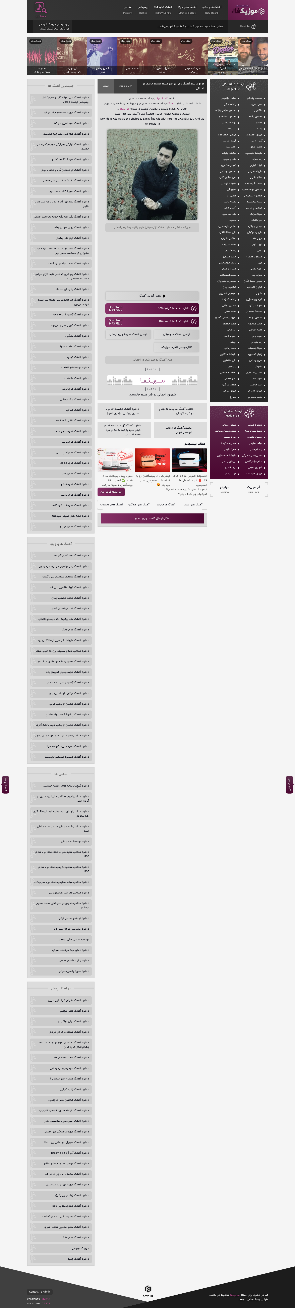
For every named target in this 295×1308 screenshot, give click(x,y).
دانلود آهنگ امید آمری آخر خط (71, 123)
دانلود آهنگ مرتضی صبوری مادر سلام (66, 1164)
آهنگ (106, 86)
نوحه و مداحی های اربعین (73, 939)
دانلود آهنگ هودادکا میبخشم (70, 159)
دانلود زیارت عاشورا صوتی (74, 960)
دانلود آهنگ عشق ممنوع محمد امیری (66, 1227)
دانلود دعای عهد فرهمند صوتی (70, 950)
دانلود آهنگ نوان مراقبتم (73, 1021)
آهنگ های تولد (166, 505)
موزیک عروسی (80, 1248)
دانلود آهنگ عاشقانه (76, 378)
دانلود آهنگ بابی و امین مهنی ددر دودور (64, 566)
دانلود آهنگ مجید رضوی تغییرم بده (67, 672)
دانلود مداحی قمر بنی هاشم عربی (69, 893)
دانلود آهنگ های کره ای (74, 463)
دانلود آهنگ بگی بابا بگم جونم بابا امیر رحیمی (61, 217)
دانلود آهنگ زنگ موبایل (74, 399)
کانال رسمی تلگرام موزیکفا (176, 347)
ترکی (157, 99)
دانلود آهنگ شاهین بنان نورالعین (68, 1100)
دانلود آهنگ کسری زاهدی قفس (70, 609)
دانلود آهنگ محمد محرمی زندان (70, 598)
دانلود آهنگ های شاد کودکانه (70, 505)
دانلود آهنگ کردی (78, 357)
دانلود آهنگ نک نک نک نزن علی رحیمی (66, 181)
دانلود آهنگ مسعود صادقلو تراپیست (67, 757)
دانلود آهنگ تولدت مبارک (74, 347)
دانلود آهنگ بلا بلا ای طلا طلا (72, 289)
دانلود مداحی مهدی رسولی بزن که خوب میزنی (62, 651)
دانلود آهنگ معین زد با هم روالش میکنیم (63, 662)
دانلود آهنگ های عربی (75, 442)
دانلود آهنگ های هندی (74, 484)
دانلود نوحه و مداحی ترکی (73, 918)
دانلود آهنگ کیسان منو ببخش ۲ (69, 1079)
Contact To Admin (40, 1292)
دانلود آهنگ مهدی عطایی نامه (70, 1206)
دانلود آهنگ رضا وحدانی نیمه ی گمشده (65, 1216)
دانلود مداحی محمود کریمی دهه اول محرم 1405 (63, 869)
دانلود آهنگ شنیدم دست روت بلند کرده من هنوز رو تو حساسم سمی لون (63, 251)
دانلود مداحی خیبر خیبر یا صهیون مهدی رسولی (61, 736)
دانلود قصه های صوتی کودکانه (70, 516)
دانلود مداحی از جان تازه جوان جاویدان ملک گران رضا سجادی (61, 813)
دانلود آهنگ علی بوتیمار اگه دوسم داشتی (63, 619)
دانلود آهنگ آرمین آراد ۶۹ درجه (71, 315)
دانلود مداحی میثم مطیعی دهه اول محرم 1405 (61, 882)
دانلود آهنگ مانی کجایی (74, 1011)
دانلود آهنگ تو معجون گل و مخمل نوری (65, 170)
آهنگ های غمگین (139, 505)
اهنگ (170, 104)
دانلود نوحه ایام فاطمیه (75, 368)
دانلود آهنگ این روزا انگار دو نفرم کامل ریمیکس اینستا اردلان (65, 100)
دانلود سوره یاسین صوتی (73, 971)
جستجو (41, 16)
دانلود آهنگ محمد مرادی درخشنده (68, 263)
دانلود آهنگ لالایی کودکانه (72, 421)
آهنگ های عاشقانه (111, 505)
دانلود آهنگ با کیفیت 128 (174, 321)
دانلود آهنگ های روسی (74, 474)
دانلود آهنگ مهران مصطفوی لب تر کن (66, 113)
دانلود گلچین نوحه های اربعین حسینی (66, 786)
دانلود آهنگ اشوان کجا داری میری (68, 1000)
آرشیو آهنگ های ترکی (176, 334)
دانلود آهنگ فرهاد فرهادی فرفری (69, 1032)
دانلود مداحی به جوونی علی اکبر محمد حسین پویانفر (62, 905)
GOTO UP (148, 1295)
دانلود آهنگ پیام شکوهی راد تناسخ (67, 714)
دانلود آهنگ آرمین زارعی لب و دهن (68, 683)
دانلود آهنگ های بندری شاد (72, 431)
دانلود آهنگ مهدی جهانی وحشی (69, 1068)
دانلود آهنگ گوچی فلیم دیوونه (70, 325)
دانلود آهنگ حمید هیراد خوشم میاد (67, 746)
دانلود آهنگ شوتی (77, 410)
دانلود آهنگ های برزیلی (74, 495)
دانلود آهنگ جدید (78, 1259)
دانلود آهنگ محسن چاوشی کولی (69, 704)
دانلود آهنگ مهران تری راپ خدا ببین (67, 1185)
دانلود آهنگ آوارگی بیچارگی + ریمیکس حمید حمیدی (62, 146)
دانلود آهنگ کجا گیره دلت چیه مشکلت (66, 134)
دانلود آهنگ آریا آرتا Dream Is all (70, 1153)
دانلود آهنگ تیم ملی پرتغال (72, 238)
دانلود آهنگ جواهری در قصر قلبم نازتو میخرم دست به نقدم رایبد (62, 276)
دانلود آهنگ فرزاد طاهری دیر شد (69, 587)
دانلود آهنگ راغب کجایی (74, 1089)
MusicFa (244, 26)
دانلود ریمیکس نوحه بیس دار (71, 929)
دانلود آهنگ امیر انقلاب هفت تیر (69, 191)
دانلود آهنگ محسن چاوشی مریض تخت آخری (62, 725)
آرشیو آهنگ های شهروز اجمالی (128, 334)
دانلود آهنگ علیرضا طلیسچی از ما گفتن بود (63, 640)
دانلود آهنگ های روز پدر (74, 526)
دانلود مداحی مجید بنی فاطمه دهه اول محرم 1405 (62, 854)
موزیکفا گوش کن (111, 492)
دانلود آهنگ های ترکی (75, 389)
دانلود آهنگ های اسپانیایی (72, 452)
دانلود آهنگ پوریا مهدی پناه (71, 227)
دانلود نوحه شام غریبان (75, 841)
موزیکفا (248, 10)
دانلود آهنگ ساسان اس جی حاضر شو (67, 1174)
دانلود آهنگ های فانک (75, 630)
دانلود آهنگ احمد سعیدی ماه (71, 1058)
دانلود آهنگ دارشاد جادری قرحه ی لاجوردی (64, 1111)
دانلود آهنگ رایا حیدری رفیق (72, 1195)
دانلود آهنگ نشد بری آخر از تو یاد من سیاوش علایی (62, 204)
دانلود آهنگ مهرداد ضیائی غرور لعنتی (66, 1132)
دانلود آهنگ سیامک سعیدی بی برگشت (65, 577)
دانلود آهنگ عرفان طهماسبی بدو (69, 693)
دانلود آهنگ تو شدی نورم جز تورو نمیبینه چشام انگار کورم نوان (64, 1045)
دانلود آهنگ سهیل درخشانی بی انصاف (66, 1142)
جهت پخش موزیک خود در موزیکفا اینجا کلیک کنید (54, 26)
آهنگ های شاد (193, 505)
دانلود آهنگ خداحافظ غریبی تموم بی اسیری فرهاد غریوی (63, 302)
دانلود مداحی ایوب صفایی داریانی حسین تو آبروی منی (63, 798)
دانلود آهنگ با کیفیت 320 (173, 308)
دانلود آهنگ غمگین (77, 336)
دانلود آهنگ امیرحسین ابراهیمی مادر (66, 1121)
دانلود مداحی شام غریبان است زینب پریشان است (63, 828)
